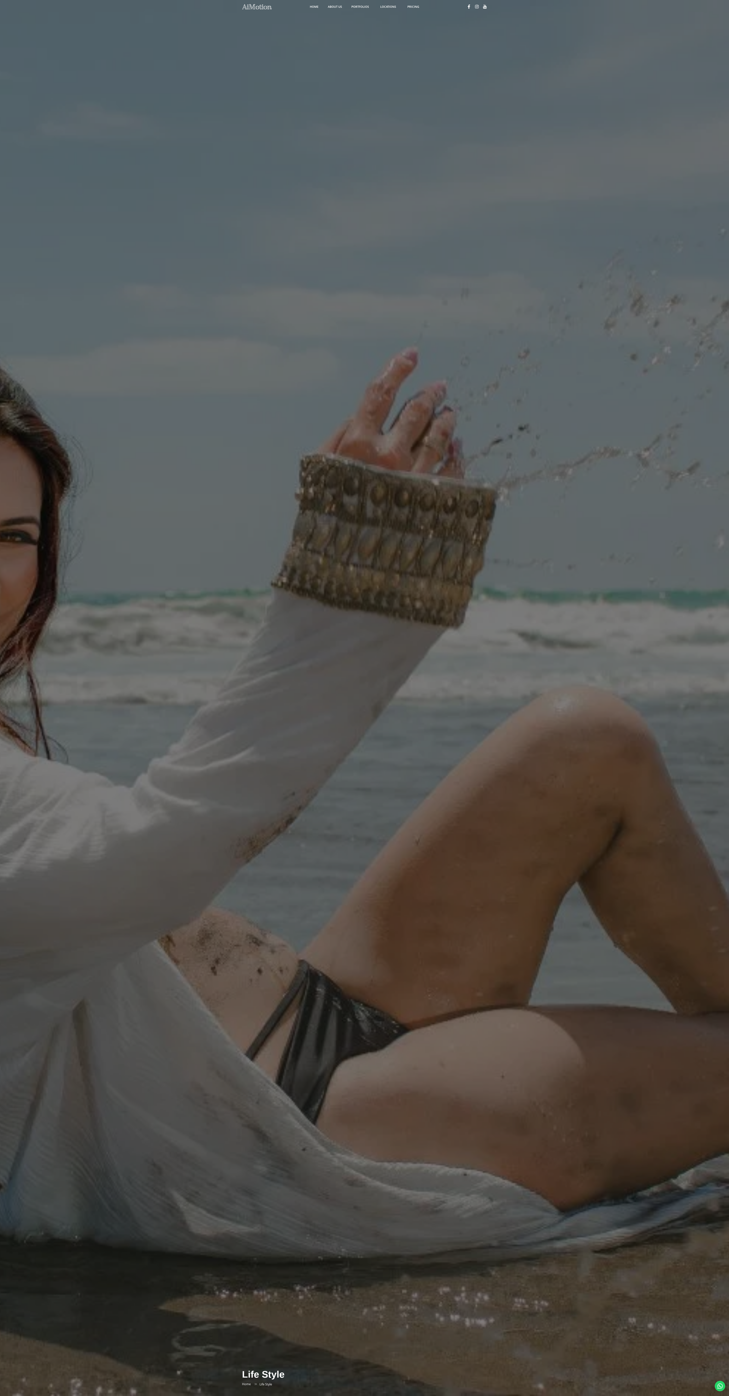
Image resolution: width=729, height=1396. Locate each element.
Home (314, 7)
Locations (388, 7)
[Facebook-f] (469, 7)
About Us (335, 7)
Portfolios (360, 7)
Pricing (413, 7)
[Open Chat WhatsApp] (720, 1386)
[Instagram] (477, 7)
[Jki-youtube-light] (485, 7)
